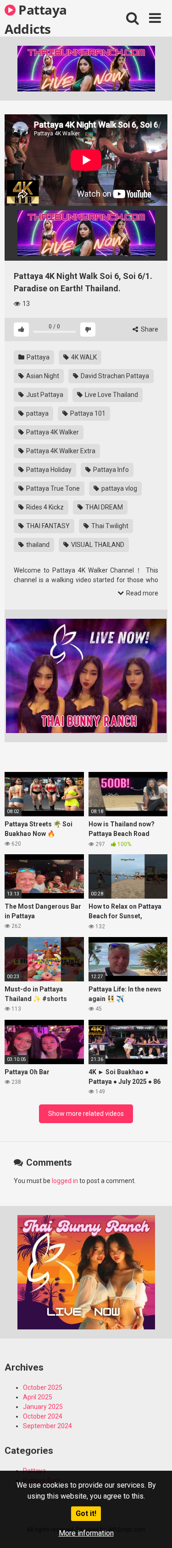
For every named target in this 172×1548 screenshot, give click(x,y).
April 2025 (37, 1397)
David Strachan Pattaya (114, 376)
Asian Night (42, 376)
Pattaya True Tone (52, 488)
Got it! (86, 1513)
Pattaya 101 (87, 413)
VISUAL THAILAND (97, 544)
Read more (141, 593)
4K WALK (83, 357)
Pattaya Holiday (48, 469)
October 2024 (42, 1416)
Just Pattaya (44, 394)
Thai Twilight (109, 526)
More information (86, 1533)
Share (148, 329)
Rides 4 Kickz (44, 507)
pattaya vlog (118, 488)
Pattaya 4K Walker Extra (60, 451)
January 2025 (43, 1406)
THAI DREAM (103, 507)
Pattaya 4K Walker (52, 432)
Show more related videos (86, 1113)
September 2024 (47, 1426)
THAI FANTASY (47, 526)
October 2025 (42, 1387)
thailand (37, 544)
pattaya (37, 413)
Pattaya (37, 357)
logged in (65, 1180)
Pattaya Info (110, 469)
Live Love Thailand (110, 394)
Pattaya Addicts (36, 19)
